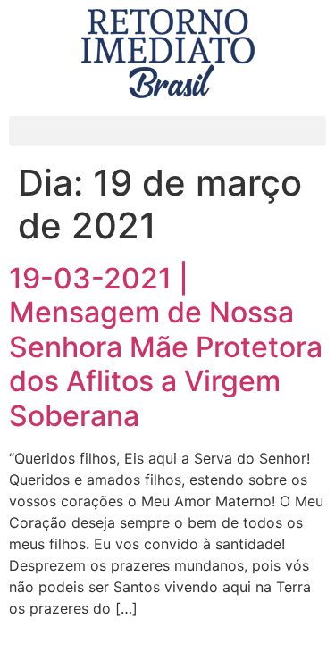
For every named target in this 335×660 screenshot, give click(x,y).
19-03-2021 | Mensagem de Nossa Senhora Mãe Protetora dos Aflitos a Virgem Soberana (165, 347)
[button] (167, 131)
